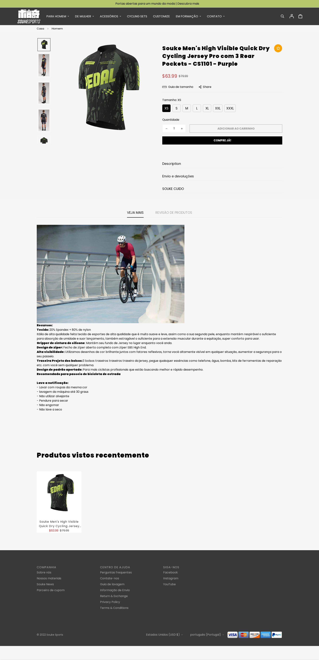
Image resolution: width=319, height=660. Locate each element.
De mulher (83, 16)
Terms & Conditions (114, 608)
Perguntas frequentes (116, 572)
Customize (161, 16)
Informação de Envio (115, 590)
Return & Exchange (114, 596)
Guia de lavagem (112, 584)
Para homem (56, 16)
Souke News (45, 584)
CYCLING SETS (137, 16)
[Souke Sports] (28, 16)
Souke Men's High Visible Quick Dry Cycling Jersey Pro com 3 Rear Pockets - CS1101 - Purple (59, 524)
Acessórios (109, 16)
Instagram (170, 578)
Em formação (187, 16)
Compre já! (222, 140)
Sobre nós (44, 572)
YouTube (169, 584)
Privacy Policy (110, 602)
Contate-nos (109, 578)
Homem (57, 28)
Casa (40, 28)
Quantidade (170, 120)
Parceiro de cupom (51, 590)
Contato (214, 16)
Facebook (170, 572)
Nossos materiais (49, 578)
